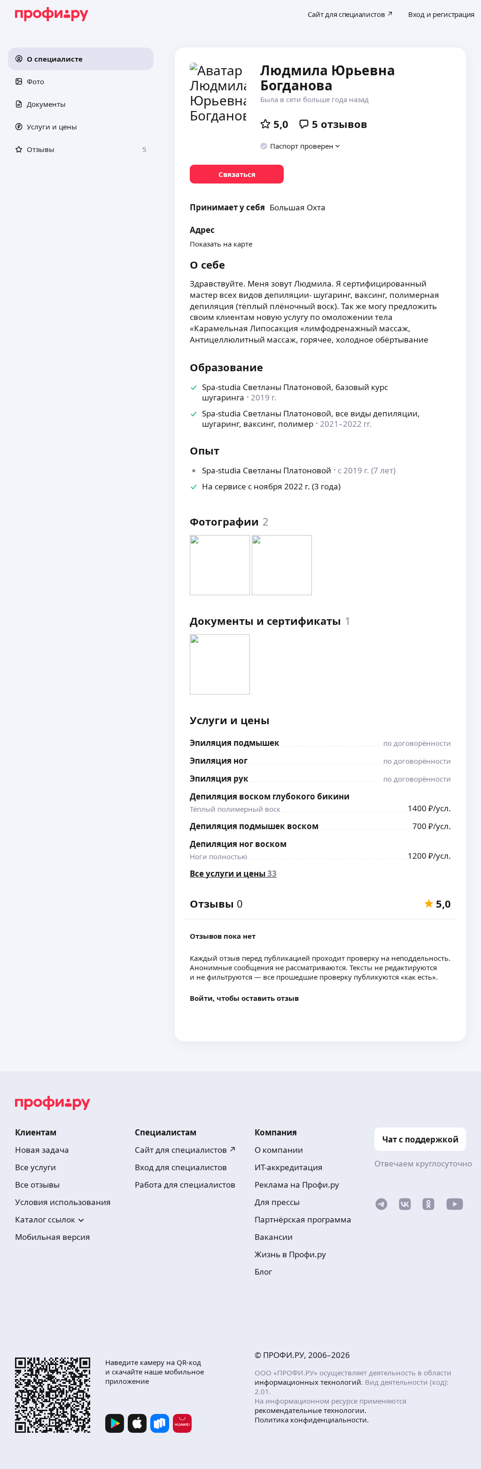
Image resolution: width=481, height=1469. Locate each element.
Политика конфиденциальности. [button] (312, 1419)
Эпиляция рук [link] (219, 778)
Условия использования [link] (63, 1202)
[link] (237, 174)
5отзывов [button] (339, 123)
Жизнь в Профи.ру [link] (290, 1254)
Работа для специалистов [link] (185, 1184)
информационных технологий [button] (308, 1382)
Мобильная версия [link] (52, 1236)
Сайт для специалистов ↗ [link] (185, 1149)
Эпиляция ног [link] (219, 760)
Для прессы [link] (277, 1202)
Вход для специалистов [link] (181, 1167)
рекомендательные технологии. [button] (310, 1410)
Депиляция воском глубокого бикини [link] (269, 796)
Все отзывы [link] (37, 1184)
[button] (81, 59)
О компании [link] (279, 1149)
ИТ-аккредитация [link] (289, 1167)
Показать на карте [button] (221, 243)
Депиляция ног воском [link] (238, 843)
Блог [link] (263, 1271)
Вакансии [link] (274, 1236)
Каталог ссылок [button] (45, 1219)
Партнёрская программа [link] (303, 1219)
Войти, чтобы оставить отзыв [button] (244, 998)
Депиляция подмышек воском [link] (254, 826)
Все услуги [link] (35, 1167)
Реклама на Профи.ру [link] (297, 1184)
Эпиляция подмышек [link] (234, 742)
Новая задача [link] (42, 1149)
